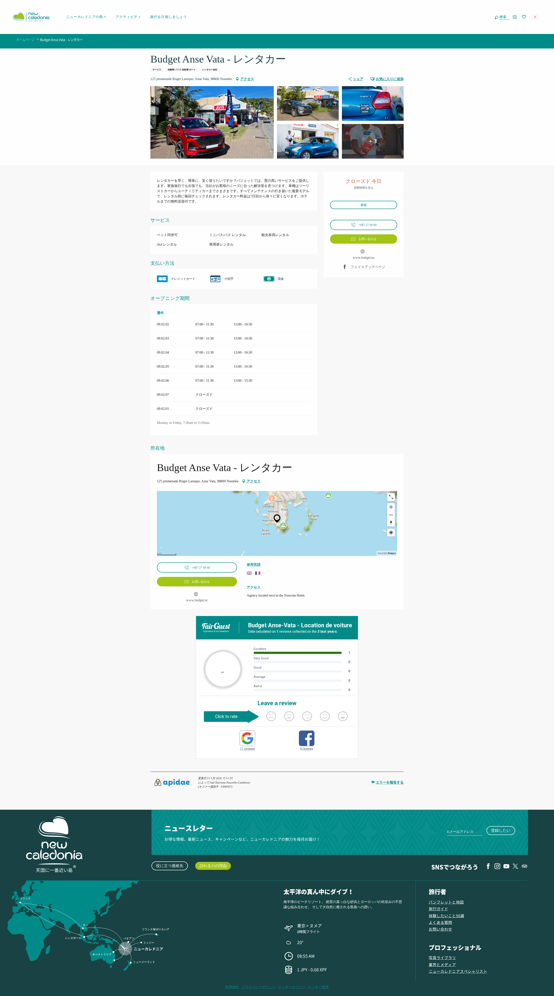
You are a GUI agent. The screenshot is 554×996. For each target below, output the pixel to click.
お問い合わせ (440, 929)
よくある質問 (440, 922)
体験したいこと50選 (446, 915)
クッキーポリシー (292, 987)
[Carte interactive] (514, 17)
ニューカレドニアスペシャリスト (458, 971)
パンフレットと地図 (446, 902)
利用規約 (232, 987)
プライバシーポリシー (258, 987)
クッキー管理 (318, 987)
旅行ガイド (438, 908)
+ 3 (373, 141)
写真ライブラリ (442, 957)
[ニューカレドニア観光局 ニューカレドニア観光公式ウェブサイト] (31, 16)
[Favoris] (524, 17)
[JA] (535, 17)
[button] (503, 16)
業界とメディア (442, 964)
